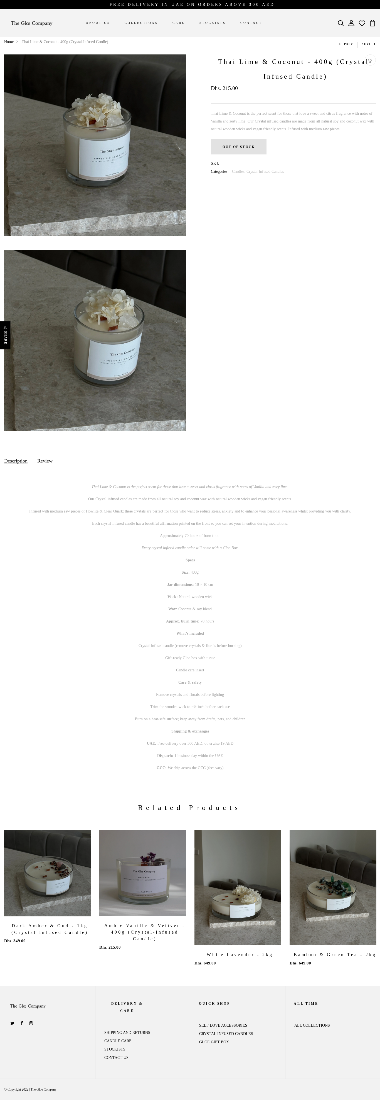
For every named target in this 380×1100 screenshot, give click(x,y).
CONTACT (251, 22)
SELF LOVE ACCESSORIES (223, 1025)
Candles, (239, 171)
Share (5, 338)
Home (9, 42)
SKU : (217, 163)
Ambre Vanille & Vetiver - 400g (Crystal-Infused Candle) (144, 932)
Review (45, 461)
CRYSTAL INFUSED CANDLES (226, 1034)
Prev (348, 44)
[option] (47, 891)
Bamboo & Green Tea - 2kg (335, 954)
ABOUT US (98, 22)
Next (366, 44)
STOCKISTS (212, 22)
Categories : (220, 171)
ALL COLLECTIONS (312, 1025)
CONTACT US (116, 1058)
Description (16, 461)
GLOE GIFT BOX (214, 1042)
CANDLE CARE (118, 1041)
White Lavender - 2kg (240, 954)
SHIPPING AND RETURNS (127, 1033)
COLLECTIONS (141, 22)
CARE (178, 22)
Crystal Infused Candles (265, 171)
